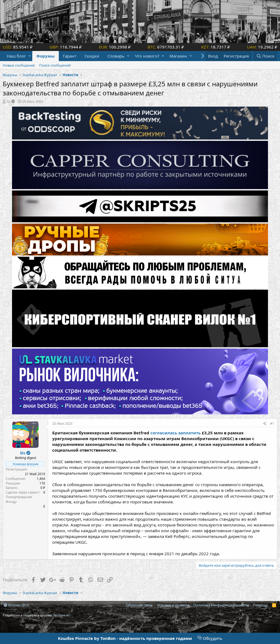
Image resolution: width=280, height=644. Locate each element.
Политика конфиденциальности (221, 605)
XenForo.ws (61, 615)
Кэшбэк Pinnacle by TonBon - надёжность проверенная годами (125, 638)
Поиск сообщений (55, 65)
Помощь (260, 605)
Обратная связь (139, 605)
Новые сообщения (19, 65)
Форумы (45, 56)
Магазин (178, 56)
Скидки (91, 56)
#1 (272, 423)
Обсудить (212, 638)
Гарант (69, 56)
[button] (29, 56)
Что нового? (147, 56)
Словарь (115, 56)
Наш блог (16, 56)
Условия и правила (173, 605)
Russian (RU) (18, 605)
